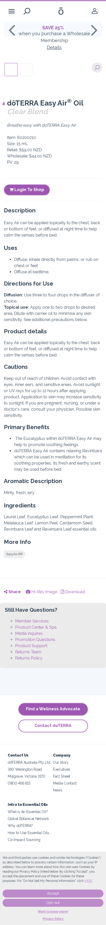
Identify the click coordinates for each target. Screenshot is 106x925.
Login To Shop (28, 189)
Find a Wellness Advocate (53, 708)
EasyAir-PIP (14, 554)
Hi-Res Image (43, 591)
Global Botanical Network (28, 818)
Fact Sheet (61, 776)
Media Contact (65, 783)
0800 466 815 (19, 783)
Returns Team (28, 651)
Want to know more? (53, 911)
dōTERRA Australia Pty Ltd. (29, 762)
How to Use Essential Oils (28, 832)
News (57, 790)
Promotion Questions (35, 639)
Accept (53, 893)
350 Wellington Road (25, 769)
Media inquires (29, 633)
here (88, 881)
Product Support (31, 645)
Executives (61, 769)
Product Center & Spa (36, 627)
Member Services (32, 621)
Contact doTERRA (53, 725)
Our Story (60, 762)
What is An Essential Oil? (28, 811)
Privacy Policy (53, 919)
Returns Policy (28, 658)
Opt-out (53, 903)
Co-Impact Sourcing (24, 839)
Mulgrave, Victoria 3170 (26, 776)
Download (74, 591)
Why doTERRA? (20, 825)
